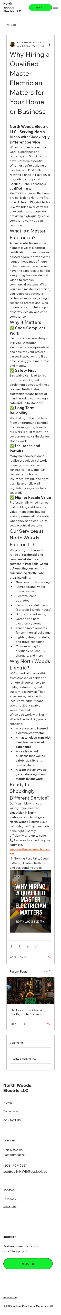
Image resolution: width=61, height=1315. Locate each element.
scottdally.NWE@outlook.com (26, 1171)
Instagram (9, 1206)
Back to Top (10, 1297)
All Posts (11, 24)
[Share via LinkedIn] (27, 946)
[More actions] (49, 44)
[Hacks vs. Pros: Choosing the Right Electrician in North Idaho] (30, 990)
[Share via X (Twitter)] (19, 946)
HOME (7, 1102)
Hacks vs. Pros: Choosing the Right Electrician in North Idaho (28, 1012)
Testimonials (11, 1111)
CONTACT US (12, 1120)
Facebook (9, 1199)
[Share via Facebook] (11, 946)
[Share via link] (36, 946)
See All (48, 970)
